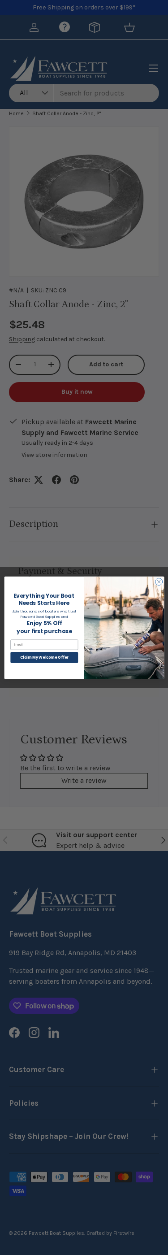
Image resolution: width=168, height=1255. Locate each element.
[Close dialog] (158, 581)
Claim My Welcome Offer (44, 657)
